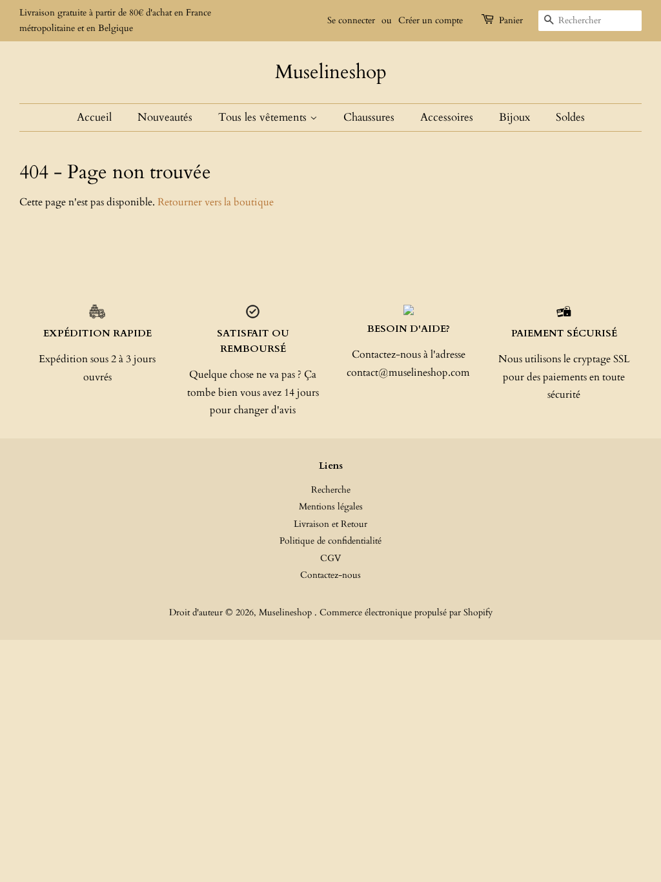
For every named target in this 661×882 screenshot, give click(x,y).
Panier (511, 20)
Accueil (94, 117)
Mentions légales (331, 507)
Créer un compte (430, 20)
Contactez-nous (330, 575)
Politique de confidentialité (330, 541)
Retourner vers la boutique (216, 202)
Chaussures (368, 117)
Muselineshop (331, 72)
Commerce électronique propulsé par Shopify (406, 613)
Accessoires (446, 117)
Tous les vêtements (264, 117)
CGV (330, 558)
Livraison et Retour (330, 524)
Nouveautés (164, 117)
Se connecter (351, 20)
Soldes (570, 117)
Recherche (331, 490)
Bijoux (514, 117)
